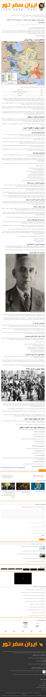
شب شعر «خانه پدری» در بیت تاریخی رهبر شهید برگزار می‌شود (23, 492)
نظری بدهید (21, 24)
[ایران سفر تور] (23, 6)
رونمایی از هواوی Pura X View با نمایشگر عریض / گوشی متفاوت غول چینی (34, 551)
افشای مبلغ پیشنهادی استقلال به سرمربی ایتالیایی (37, 658)
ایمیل (43, 525)
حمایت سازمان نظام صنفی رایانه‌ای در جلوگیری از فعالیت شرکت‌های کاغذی (38, 476)
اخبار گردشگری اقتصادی (42, 685)
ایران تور (44, 682)
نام (44, 521)
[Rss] (25, 694)
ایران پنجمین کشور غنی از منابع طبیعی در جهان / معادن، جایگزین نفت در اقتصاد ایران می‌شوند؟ (7, 476)
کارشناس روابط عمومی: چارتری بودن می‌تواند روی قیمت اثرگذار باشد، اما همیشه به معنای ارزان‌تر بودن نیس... (25, 670)
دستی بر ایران (42, 24)
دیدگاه (43, 508)
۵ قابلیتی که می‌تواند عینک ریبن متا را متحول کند (37, 664)
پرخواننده (40, 544)
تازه (44, 544)
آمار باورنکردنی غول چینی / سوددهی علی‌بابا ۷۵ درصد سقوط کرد (35, 561)
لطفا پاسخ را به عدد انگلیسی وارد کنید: (39, 533)
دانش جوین (44, 683)
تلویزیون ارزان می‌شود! (40, 661)
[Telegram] (22, 694)
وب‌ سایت (43, 529)
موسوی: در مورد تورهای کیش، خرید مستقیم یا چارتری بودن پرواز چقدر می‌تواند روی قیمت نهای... (27, 674)
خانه (44, 15)
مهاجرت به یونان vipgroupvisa (41, 687)
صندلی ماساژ (44, 689)
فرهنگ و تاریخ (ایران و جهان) (38, 15)
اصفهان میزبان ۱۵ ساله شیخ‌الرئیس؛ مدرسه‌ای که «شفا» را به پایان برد (33, 558)
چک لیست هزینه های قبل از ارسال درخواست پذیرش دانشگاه (30, 546)
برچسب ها (33, 544)
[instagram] (24, 694)
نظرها (37, 544)
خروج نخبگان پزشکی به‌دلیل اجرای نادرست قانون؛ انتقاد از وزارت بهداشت (28, 554)
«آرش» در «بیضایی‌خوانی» (40, 491)
